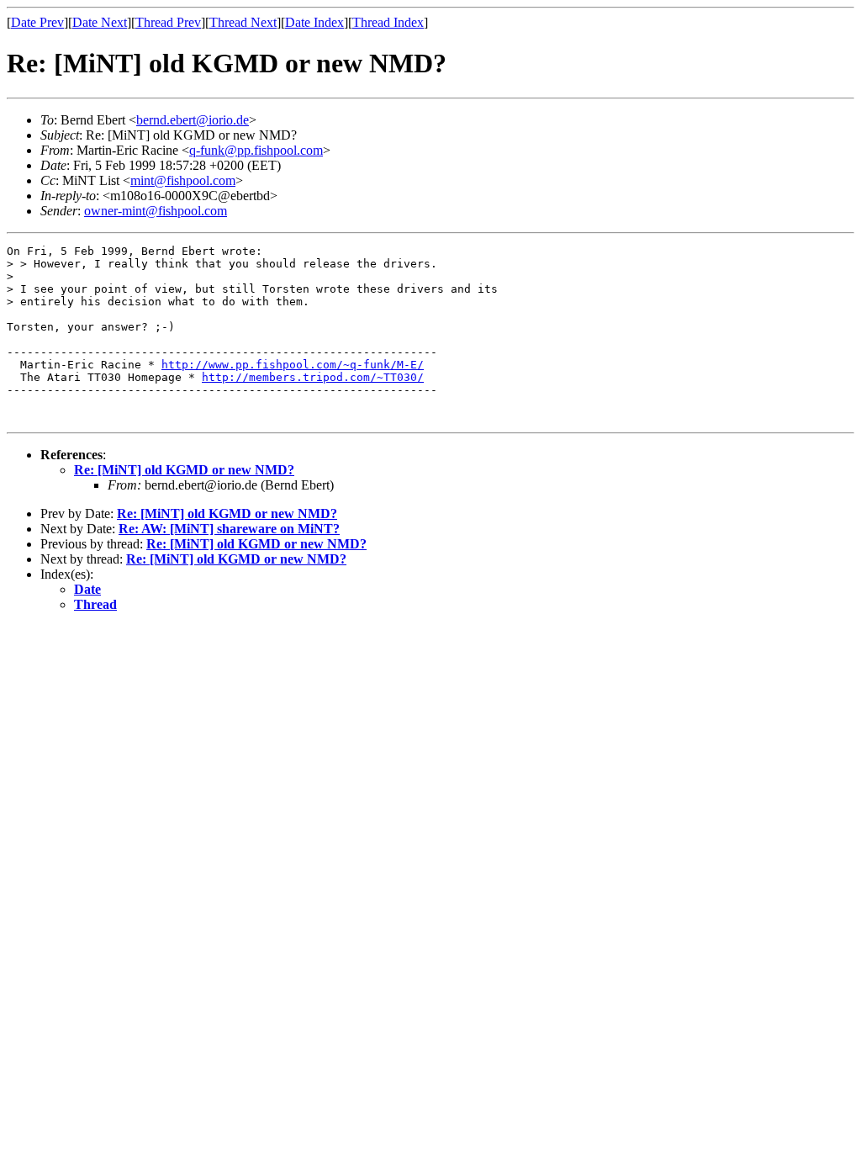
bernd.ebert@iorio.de (192, 120)
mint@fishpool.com (182, 180)
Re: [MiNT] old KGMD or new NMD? (184, 470)
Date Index (314, 22)
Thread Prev (168, 22)
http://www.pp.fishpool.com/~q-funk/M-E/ (292, 364)
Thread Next (243, 22)
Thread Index (388, 22)
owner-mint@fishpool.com (155, 211)
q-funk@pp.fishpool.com (256, 150)
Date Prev (37, 22)
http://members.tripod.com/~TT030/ (313, 377)
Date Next (99, 22)
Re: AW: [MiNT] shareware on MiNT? (229, 529)
